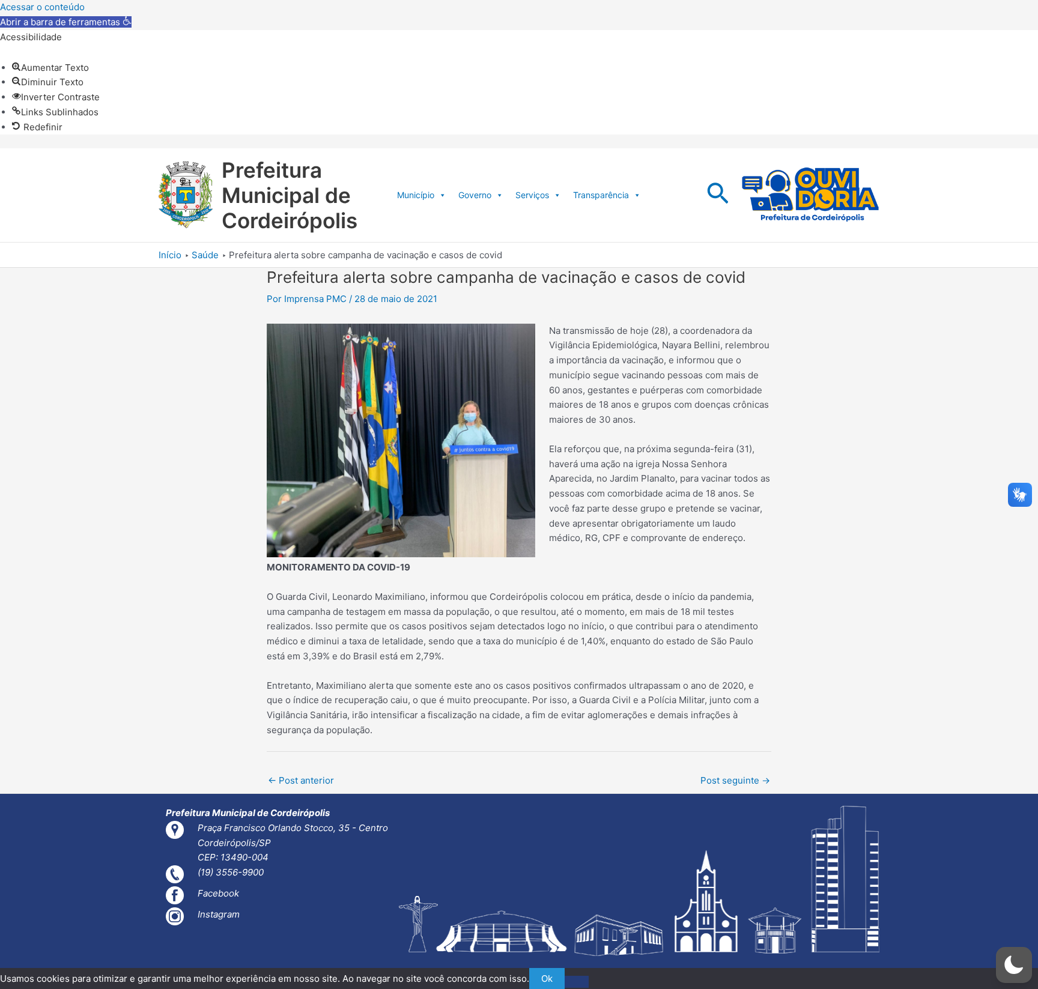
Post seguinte (735, 780)
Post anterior (301, 780)
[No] (577, 982)
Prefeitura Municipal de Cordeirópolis (289, 195)
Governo (474, 195)
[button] (66, 22)
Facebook (218, 893)
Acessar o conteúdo (42, 7)
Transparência (601, 195)
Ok (547, 978)
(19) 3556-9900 (231, 872)
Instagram (219, 914)
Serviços (532, 195)
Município (415, 195)
